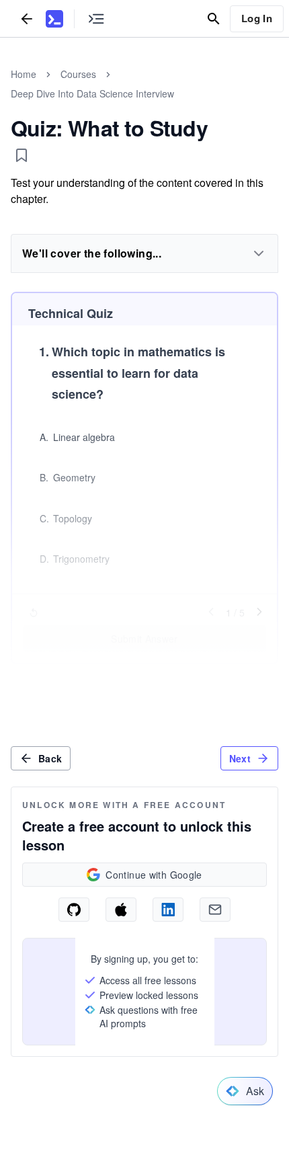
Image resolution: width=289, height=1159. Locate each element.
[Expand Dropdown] (259, 253)
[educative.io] (54, 19)
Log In (256, 18)
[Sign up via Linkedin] (168, 909)
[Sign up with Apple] (121, 909)
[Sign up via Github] (73, 909)
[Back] (27, 18)
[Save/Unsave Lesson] (21, 155)
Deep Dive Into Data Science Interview (92, 93)
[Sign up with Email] (215, 909)
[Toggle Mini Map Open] (96, 18)
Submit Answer (144, 638)
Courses (78, 74)
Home (23, 74)
